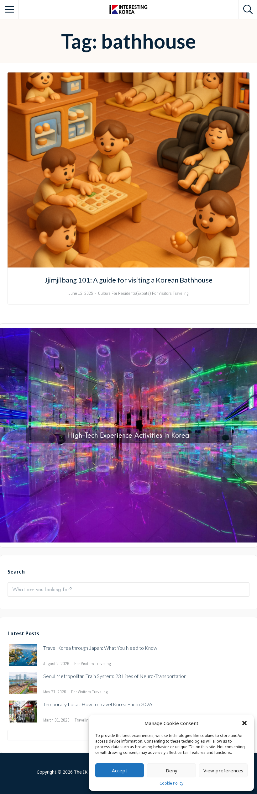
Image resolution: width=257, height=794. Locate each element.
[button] (244, 723)
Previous (8, 433)
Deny (171, 770)
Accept (119, 770)
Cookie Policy (171, 783)
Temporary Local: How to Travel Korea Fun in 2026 (97, 704)
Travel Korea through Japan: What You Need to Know (100, 648)
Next (249, 433)
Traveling (103, 663)
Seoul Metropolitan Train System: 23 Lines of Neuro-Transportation (114, 676)
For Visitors (84, 663)
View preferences (223, 770)
